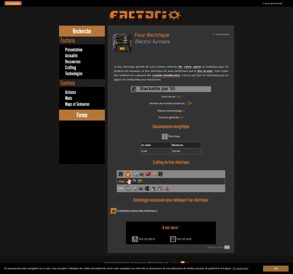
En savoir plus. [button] (241, 268)
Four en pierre (146, 239)
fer (180, 66)
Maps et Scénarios (77, 104)
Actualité (71, 56)
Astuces (70, 92)
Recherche (82, 31)
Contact (175, 262)
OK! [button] (276, 268)
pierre (196, 66)
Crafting (70, 68)
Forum (82, 115)
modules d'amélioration (166, 75)
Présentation (73, 50)
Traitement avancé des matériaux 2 (137, 210)
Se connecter (13, 3)
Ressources (73, 62)
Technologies (74, 74)
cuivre (187, 66)
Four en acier (184, 239)
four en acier (205, 71)
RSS (187, 262)
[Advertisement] (82, 143)
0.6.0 (227, 247)
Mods (68, 98)
